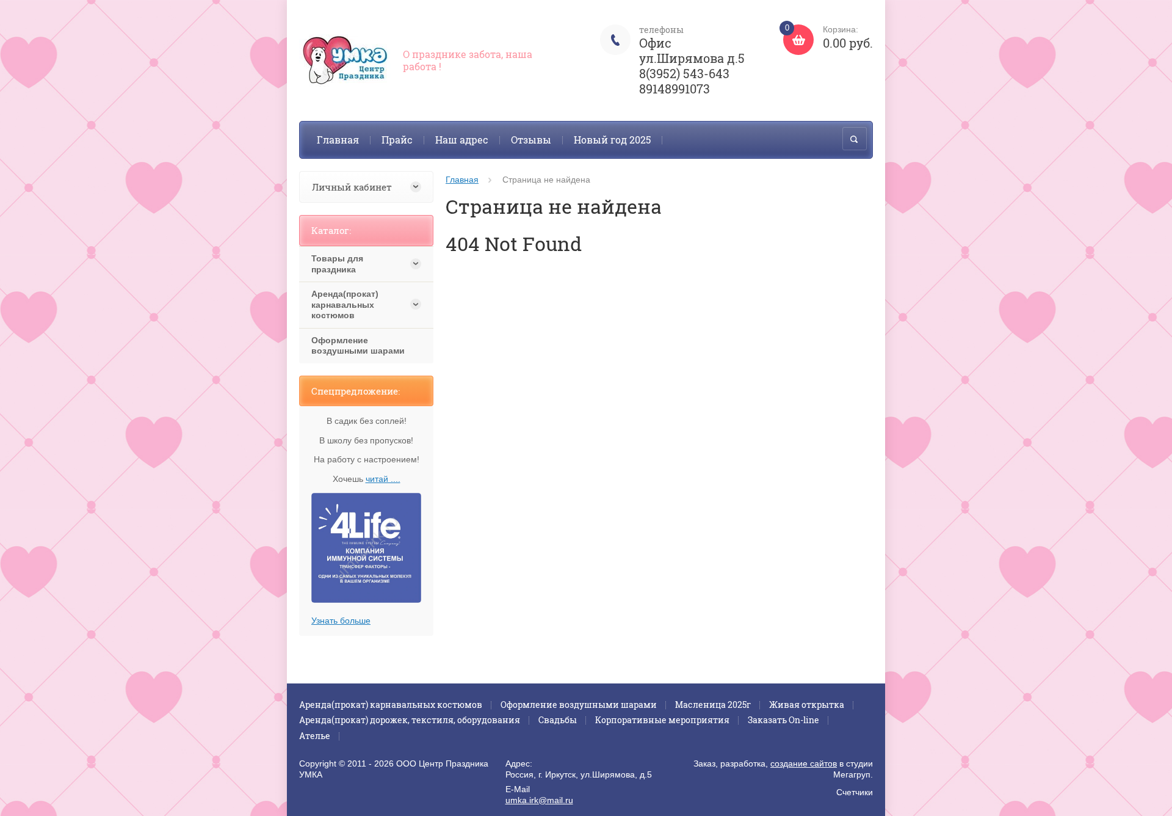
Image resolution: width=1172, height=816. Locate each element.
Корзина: (829, 37)
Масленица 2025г (713, 704)
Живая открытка (806, 704)
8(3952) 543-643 (684, 73)
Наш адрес (461, 139)
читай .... (383, 479)
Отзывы (531, 139)
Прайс (397, 139)
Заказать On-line (783, 720)
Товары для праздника (337, 263)
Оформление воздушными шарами (358, 345)
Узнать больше (341, 620)
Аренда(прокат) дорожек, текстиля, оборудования (409, 720)
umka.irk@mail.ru (539, 800)
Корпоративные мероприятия (662, 720)
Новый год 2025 (612, 139)
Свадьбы (557, 720)
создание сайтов (803, 763)
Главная (338, 139)
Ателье (314, 735)
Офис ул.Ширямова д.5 (692, 50)
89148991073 (674, 89)
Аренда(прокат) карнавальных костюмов (344, 304)
